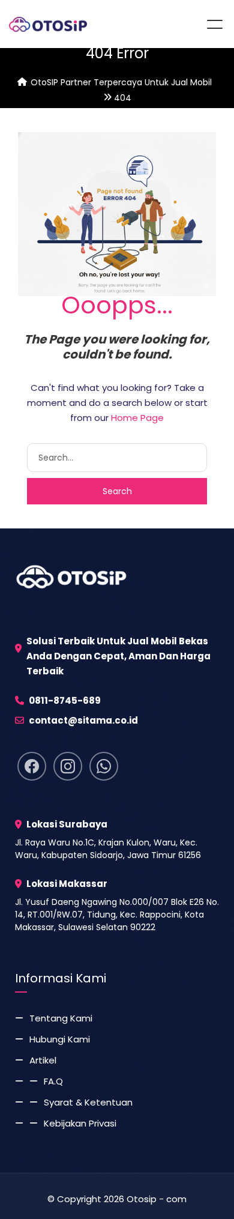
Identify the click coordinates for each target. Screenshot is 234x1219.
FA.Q (53, 1081)
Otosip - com (157, 1199)
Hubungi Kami (59, 1039)
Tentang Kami (60, 1018)
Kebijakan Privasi (80, 1123)
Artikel (42, 1060)
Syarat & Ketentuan (88, 1102)
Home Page (137, 417)
